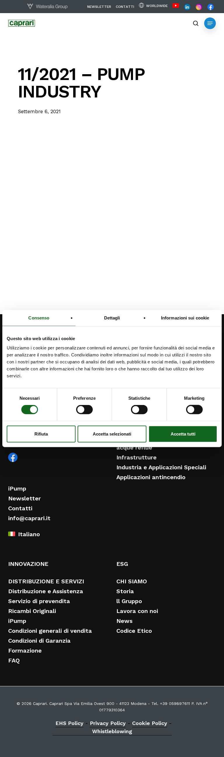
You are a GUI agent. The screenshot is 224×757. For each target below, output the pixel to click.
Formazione (25, 650)
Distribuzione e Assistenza (45, 591)
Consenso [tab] (38, 317)
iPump (17, 488)
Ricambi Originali (32, 610)
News (124, 620)
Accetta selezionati (112, 433)
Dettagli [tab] (112, 317)
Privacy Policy (108, 723)
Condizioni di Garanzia (39, 640)
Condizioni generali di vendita (50, 630)
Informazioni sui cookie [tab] (185, 317)
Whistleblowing (112, 731)
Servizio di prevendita (39, 601)
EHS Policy (69, 723)
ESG (122, 563)
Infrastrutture (136, 457)
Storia (125, 591)
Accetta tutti (183, 433)
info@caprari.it (29, 518)
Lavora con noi (137, 610)
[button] (210, 23)
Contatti (20, 508)
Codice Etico (134, 630)
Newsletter (24, 498)
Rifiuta (41, 433)
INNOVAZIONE (28, 563)
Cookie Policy (149, 723)
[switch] (84, 409)
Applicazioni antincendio (151, 477)
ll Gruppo (129, 601)
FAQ (14, 660)
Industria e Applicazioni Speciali (161, 467)
